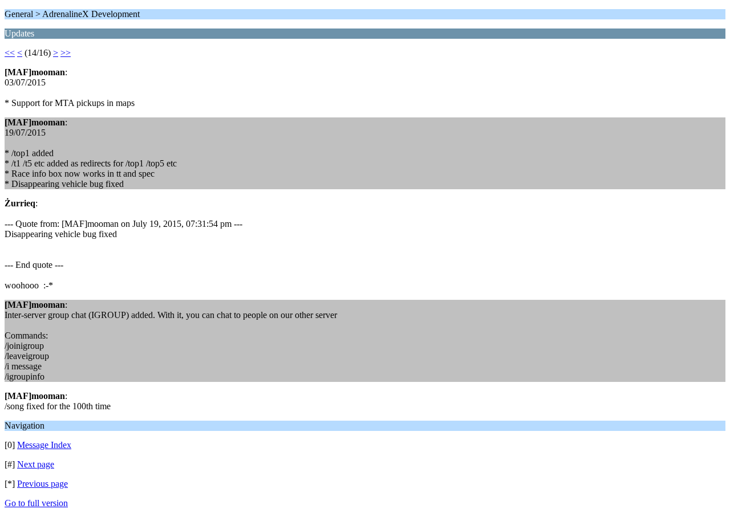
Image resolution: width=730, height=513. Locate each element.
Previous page (42, 483)
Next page (35, 464)
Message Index (44, 445)
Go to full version (36, 503)
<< (10, 53)
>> (65, 53)
